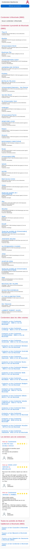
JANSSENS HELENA (9, 238)
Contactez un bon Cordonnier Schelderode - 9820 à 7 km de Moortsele (12, 390)
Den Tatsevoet (6, 304)
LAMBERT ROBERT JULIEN (11, 310)
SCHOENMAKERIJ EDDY (10, 59)
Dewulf (4, 223)
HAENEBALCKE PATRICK (10, 67)
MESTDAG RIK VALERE (10, 283)
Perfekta (4, 73)
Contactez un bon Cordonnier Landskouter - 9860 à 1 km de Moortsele (12, 323)
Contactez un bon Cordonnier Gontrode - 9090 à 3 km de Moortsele (15, 351)
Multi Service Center (8, 179)
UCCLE (11, 446)
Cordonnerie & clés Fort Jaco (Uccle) (9, 444)
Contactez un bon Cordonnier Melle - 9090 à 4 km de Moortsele (14, 373)
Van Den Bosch (7, 94)
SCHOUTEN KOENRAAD (10, 290)
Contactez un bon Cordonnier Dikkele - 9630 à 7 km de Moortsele (15, 396)
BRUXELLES (6, 469)
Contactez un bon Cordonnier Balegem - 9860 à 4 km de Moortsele (15, 368)
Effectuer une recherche (15, 6)
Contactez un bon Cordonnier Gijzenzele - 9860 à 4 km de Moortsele (15, 357)
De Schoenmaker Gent (9, 101)
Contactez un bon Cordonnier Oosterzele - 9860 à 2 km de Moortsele (15, 341)
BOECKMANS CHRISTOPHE (11, 141)
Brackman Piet (6, 52)
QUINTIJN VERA (7, 261)
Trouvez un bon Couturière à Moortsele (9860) (15, 528)
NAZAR (4, 171)
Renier (4, 149)
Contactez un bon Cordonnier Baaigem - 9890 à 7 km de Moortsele (15, 384)
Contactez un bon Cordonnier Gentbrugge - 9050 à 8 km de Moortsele (11, 420)
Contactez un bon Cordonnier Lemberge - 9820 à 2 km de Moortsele (14, 328)
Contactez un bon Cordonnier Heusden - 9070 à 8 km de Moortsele (15, 426)
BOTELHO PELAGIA (9, 81)
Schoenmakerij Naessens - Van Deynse (15, 87)
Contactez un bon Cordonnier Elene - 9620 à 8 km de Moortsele (14, 408)
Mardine (4, 38)
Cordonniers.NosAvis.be (10, 2)
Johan (4, 253)
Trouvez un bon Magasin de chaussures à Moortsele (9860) (15, 539)
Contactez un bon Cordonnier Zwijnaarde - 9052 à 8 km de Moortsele (15, 431)
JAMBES (13, 494)
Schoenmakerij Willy (8, 156)
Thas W (4, 32)
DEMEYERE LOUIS (8, 121)
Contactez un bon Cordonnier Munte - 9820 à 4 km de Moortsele (14, 362)
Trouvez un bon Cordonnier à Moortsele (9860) (15, 544)
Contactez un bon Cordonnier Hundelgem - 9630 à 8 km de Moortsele (15, 414)
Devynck (4, 135)
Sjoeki (4, 216)
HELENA (4, 208)
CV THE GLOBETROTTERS (11, 296)
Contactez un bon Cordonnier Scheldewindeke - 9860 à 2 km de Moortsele (13, 335)
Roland (4, 128)
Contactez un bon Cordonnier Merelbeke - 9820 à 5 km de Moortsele (15, 378)
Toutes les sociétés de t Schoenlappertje (9, 193)
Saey (3, 277)
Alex (3, 201)
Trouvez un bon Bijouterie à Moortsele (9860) (14, 533)
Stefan (4, 185)
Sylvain (4, 164)
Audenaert (5, 107)
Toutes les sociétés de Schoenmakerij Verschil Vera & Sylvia (14, 232)
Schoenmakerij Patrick (9, 115)
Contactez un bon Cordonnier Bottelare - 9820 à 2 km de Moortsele (15, 346)
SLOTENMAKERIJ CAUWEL (11, 246)
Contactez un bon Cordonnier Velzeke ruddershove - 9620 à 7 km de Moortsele (14, 402)
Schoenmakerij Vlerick (9, 46)
